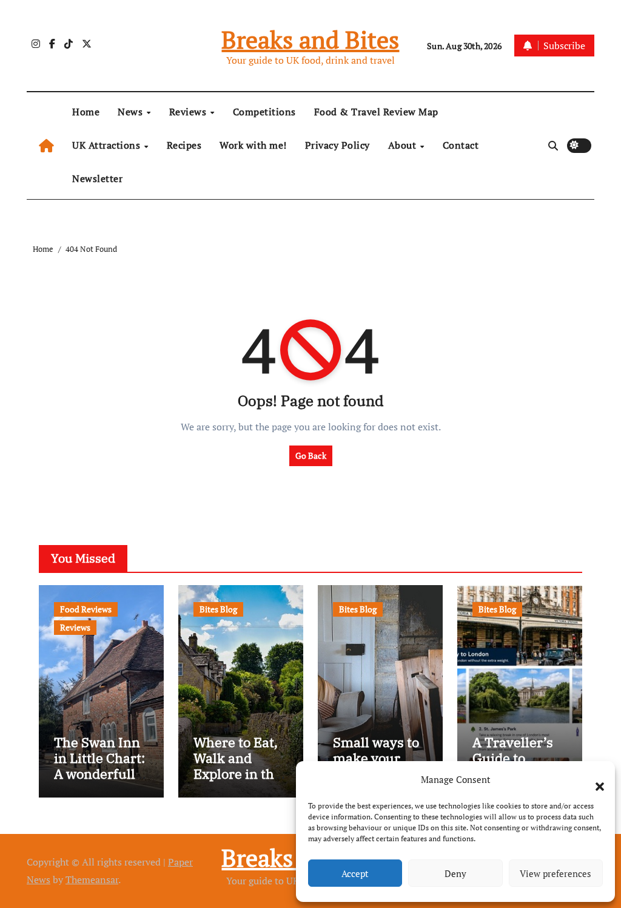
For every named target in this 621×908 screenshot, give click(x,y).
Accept (355, 873)
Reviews (189, 111)
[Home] (46, 145)
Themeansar (91, 879)
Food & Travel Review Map (376, 111)
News (132, 111)
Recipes (184, 145)
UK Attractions (107, 145)
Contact (461, 145)
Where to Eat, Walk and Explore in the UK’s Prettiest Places (237, 774)
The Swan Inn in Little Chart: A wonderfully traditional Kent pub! (99, 774)
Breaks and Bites (310, 39)
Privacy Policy (337, 145)
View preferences (555, 873)
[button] (594, 779)
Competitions (264, 111)
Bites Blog (218, 609)
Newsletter (97, 178)
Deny (455, 873)
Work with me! (253, 145)
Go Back (310, 455)
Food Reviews (86, 609)
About (403, 145)
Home (85, 111)
